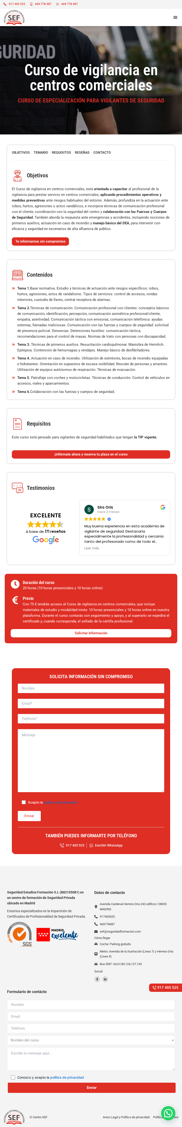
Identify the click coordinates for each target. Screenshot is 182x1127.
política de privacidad (60, 802)
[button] (175, 17)
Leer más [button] (91, 548)
